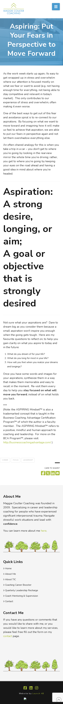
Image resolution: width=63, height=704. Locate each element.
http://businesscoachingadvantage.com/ (27, 442)
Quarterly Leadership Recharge (21, 590)
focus (15, 460)
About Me (10, 574)
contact (7, 636)
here (43, 531)
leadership (28, 460)
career (5, 460)
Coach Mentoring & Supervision (21, 596)
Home (8, 568)
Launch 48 (38, 693)
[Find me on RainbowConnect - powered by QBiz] (31, 699)
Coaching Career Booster (18, 585)
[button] (56, 6)
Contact (9, 601)
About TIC (10, 579)
